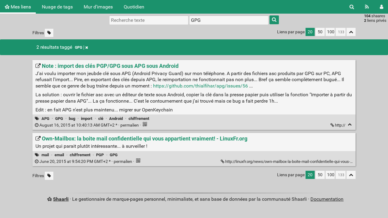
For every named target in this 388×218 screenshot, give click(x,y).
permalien (89, 125)
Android (116, 118)
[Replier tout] (351, 32)
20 (310, 32)
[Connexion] (381, 7)
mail (45, 155)
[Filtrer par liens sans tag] (49, 33)
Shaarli (61, 199)
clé (100, 118)
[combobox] (228, 20)
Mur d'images (98, 7)
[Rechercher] (352, 7)
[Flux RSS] (367, 7)
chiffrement (139, 118)
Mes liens (20, 7)
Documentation (326, 199)
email (59, 155)
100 (330, 32)
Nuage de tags (57, 7)
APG (45, 118)
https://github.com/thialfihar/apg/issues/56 (200, 86)
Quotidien (134, 7)
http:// (340, 125)
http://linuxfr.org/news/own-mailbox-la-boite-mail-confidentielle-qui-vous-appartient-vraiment (304, 161)
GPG (78, 47)
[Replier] (349, 125)
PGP (100, 155)
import (86, 118)
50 (320, 32)
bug (72, 118)
